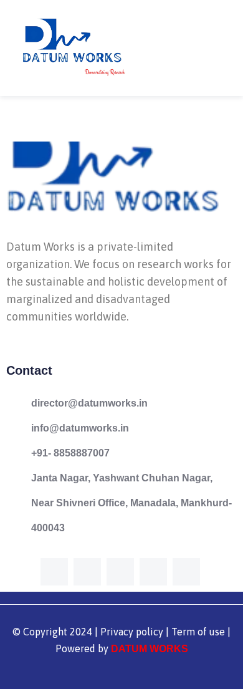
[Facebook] (54, 571)
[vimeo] (120, 571)
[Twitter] (87, 571)
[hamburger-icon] (220, 48)
